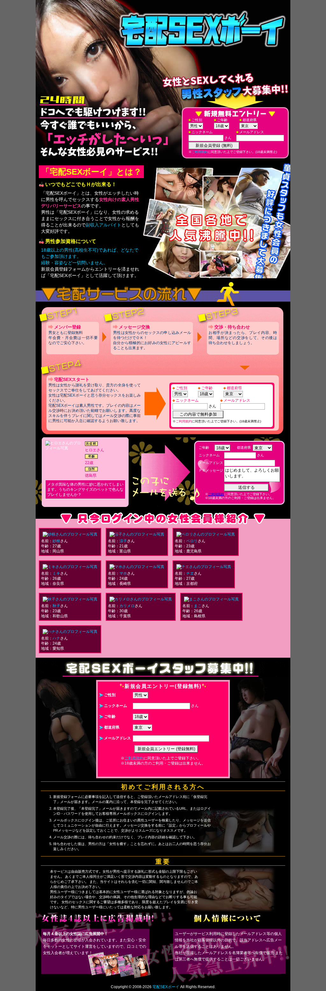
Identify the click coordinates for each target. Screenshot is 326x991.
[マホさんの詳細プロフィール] (137, 567)
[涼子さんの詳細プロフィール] (137, 534)
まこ (198, 606)
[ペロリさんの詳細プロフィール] (205, 534)
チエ (190, 573)
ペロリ (192, 541)
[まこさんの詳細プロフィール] (211, 599)
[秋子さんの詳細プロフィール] (70, 599)
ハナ (56, 638)
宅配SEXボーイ (165, 987)
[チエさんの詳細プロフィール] (203, 567)
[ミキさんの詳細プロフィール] (70, 567)
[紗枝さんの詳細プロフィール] (70, 534)
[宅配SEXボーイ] (214, 32)
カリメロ (127, 606)
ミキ (56, 573)
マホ (123, 573)
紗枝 (56, 541)
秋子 (56, 606)
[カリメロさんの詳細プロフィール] (141, 599)
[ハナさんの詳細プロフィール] (70, 631)
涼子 (123, 541)
